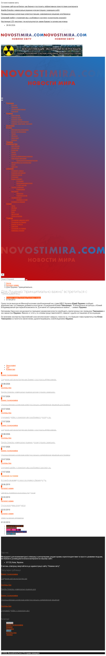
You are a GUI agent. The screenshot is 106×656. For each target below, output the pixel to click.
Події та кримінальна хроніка (22, 156)
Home (8, 283)
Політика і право (34, 298)
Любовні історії (22, 200)
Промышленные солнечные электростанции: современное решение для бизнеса (35, 14)
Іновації (14, 140)
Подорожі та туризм (18, 228)
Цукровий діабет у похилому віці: (15, 611)
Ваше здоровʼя (16, 179)
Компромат (21, 189)
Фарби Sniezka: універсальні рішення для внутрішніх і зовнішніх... (28, 392)
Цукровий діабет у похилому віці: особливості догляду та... (26, 417)
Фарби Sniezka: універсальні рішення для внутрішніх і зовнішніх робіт (30, 10)
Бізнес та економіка (18, 132)
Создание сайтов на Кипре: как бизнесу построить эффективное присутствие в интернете (39, 6)
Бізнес (9, 128)
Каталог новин (16, 120)
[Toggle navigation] (2, 98)
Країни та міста (17, 224)
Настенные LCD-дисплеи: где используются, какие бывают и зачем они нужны (34, 21)
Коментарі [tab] (10, 369)
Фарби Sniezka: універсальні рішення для (18, 589)
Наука (13, 152)
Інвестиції (15, 138)
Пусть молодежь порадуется (13, 505)
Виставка (14, 191)
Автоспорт (15, 214)
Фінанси (14, 136)
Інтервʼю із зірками (18, 202)
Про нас (14, 105)
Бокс (13, 212)
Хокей (13, 210)
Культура (14, 150)
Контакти (14, 111)
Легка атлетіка (16, 216)
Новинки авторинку (18, 173)
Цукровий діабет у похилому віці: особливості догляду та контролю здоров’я (33, 18)
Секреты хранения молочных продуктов (18, 493)
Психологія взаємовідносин (27, 160)
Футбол (14, 208)
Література (15, 148)
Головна (10, 103)
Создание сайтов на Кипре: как (14, 579)
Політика (10, 126)
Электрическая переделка (12, 518)
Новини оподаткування (20, 122)
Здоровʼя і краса (17, 171)
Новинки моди (16, 175)
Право (13, 134)
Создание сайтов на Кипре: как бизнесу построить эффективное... (28, 379)
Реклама (14, 107)
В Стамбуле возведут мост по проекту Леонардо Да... (23, 480)
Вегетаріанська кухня (24, 183)
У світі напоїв (21, 185)
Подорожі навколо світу (20, 220)
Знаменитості (16, 198)
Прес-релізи (15, 115)
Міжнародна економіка (20, 130)
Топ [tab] (7, 367)
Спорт (9, 204)
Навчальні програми (18, 158)
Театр (13, 165)
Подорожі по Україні (18, 222)
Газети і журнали (17, 187)
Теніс (13, 206)
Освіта (13, 154)
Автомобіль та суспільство (21, 163)
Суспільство (11, 144)
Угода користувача (18, 109)
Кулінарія (14, 177)
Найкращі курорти (17, 230)
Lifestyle (10, 169)
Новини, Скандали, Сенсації (21, 124)
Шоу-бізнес (15, 146)
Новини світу (16, 117)
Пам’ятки (14, 226)
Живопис (20, 193)
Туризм (9, 218)
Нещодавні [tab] (11, 365)
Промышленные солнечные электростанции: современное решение (30, 600)
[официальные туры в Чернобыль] (41, 56)
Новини (9, 113)
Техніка (9, 142)
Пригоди (14, 167)
